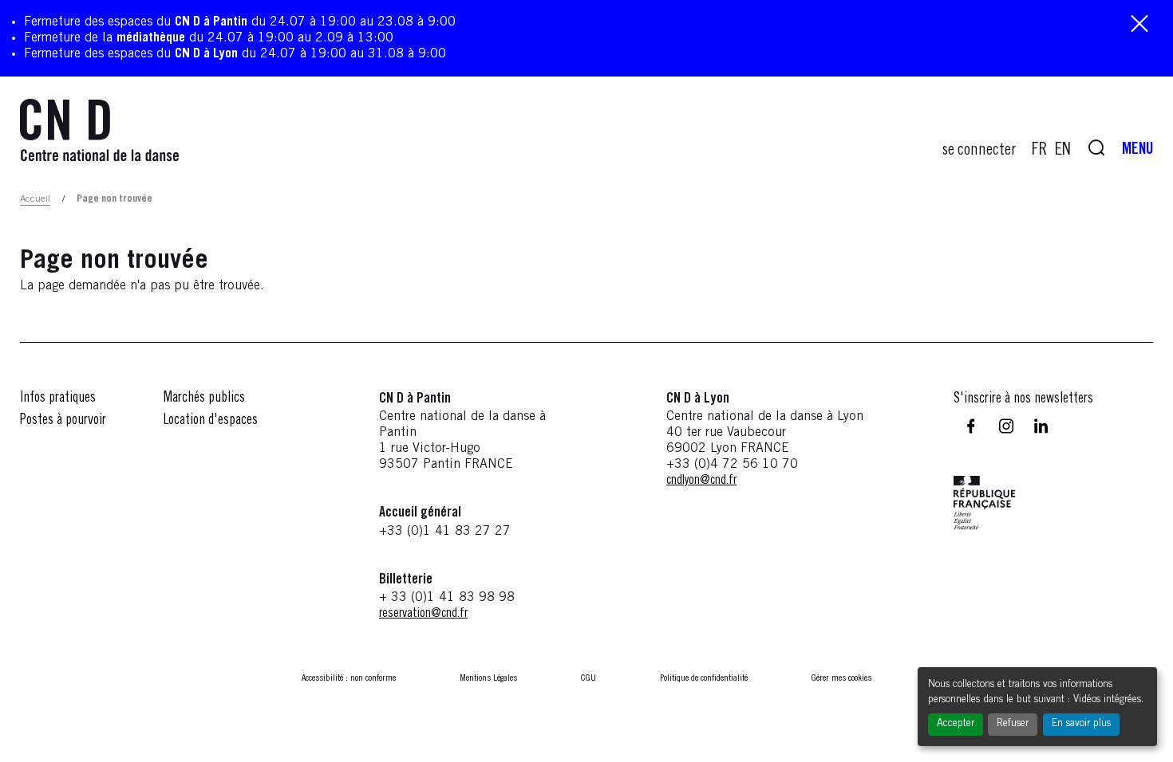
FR (1039, 150)
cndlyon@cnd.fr (701, 480)
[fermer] (1139, 25)
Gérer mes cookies (841, 678)
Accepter (955, 724)
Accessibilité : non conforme (349, 678)
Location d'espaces (211, 421)
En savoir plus (1081, 724)
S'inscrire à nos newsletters (1023, 399)
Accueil (35, 199)
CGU (588, 678)
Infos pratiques (58, 398)
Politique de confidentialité (704, 678)
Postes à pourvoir (63, 421)
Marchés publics (204, 398)
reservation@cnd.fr (423, 613)
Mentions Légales (488, 678)
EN (1063, 150)
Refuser (1013, 724)
